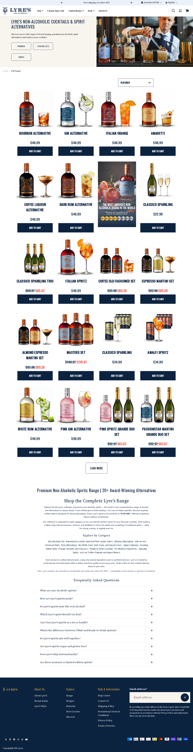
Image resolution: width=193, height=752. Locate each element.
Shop (39, 10)
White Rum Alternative (35, 428)
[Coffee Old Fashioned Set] (117, 257)
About (90, 10)
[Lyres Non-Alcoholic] (17, 11)
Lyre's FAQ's (40, 706)
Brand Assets (41, 701)
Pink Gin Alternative (76, 428)
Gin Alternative (76, 133)
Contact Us (103, 10)
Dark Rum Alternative (76, 204)
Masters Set (76, 352)
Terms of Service (106, 725)
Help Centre (104, 695)
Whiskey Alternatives (124, 541)
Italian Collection (130, 545)
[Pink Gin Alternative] (76, 405)
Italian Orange (117, 133)
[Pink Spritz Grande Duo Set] (117, 405)
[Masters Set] (76, 328)
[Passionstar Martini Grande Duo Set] (158, 405)
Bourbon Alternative (35, 133)
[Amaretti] (158, 109)
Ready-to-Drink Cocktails (101, 549)
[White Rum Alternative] (35, 405)
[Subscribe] (185, 697)
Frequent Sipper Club (55, 10)
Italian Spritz (76, 280)
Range (69, 695)
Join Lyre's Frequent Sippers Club (96, 2)
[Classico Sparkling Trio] (35, 257)
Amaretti (158, 133)
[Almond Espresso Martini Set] (35, 328)
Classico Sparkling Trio (35, 280)
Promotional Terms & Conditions (109, 713)
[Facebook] (10, 739)
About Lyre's (40, 695)
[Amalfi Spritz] (158, 328)
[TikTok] (22, 739)
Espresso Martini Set (158, 280)
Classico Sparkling (158, 204)
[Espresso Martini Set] (158, 257)
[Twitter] (6, 739)
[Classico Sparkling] (158, 181)
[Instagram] (18, 739)
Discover (70, 717)
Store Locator (73, 711)
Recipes (70, 701)
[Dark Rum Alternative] (76, 181)
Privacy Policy (105, 720)
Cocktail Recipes (75, 10)
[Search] (173, 11)
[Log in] (180, 11)
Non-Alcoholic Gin (56, 541)
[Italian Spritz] (76, 257)
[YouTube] (26, 739)
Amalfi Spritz (158, 352)
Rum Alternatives (69, 545)
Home (5, 71)
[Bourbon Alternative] (35, 109)
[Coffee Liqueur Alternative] (35, 181)
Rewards (70, 706)
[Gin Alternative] (76, 109)
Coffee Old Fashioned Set (117, 280)
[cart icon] (187, 11)
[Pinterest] (14, 739)
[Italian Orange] (117, 109)
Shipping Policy (106, 706)
